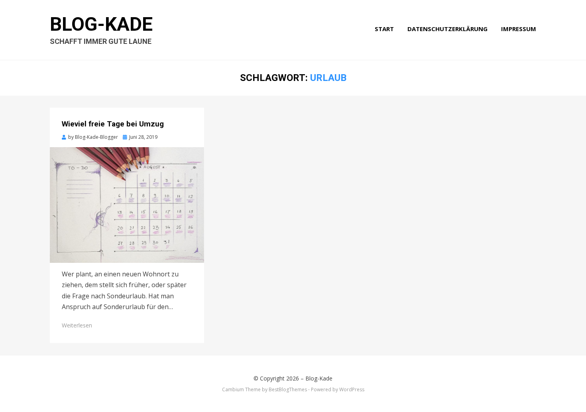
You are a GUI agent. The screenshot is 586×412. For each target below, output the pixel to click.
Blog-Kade (101, 24)
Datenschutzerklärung (447, 29)
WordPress (351, 389)
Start (384, 29)
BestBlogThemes (288, 389)
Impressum (518, 29)
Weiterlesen (77, 325)
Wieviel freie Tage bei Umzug (113, 123)
